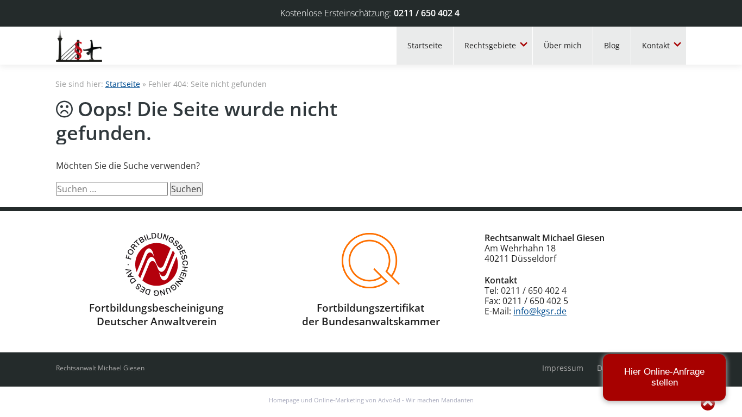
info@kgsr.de (540, 311)
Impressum (562, 368)
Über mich (563, 45)
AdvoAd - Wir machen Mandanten (426, 400)
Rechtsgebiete (490, 45)
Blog (612, 45)
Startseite (424, 45)
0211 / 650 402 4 (427, 13)
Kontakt (656, 45)
